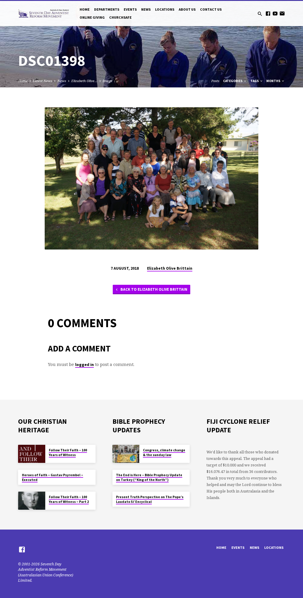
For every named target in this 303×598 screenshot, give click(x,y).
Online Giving (92, 17)
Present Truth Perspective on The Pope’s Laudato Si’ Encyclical (149, 499)
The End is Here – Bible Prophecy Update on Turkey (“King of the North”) (149, 477)
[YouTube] (275, 13)
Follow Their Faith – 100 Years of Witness (68, 452)
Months (273, 81)
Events (130, 9)
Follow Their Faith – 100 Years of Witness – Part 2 (69, 499)
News (146, 9)
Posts (215, 81)
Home (85, 9)
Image (107, 81)
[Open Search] (260, 14)
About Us (187, 9)
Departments (106, 9)
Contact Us (211, 9)
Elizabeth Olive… (84, 81)
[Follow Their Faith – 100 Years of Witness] (31, 454)
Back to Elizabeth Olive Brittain (153, 289)
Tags (255, 81)
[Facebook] (268, 13)
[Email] (282, 13)
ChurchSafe (120, 17)
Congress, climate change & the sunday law (164, 452)
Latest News (42, 81)
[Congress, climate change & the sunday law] (125, 454)
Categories (233, 81)
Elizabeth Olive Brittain (169, 268)
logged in (84, 364)
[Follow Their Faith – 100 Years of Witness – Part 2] (31, 501)
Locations (164, 9)
